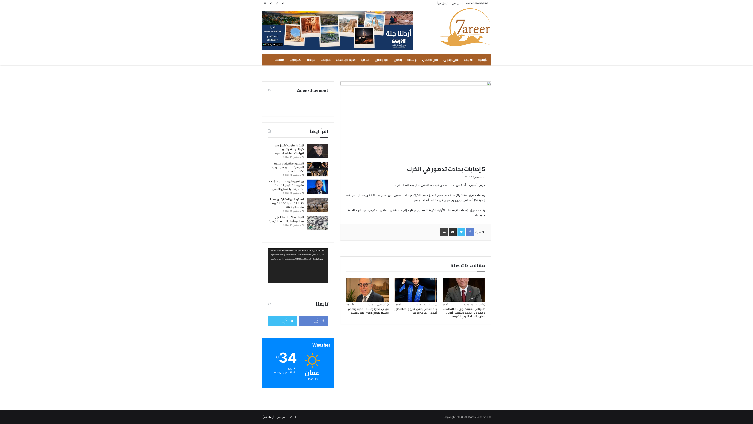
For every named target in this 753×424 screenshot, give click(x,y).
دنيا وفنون (381, 60)
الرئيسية (483, 60)
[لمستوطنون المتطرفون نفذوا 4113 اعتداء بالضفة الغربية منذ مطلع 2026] (317, 205)
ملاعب (365, 60)
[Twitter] (283, 3)
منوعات (326, 60)
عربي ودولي (451, 60)
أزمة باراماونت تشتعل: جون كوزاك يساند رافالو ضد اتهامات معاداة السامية (288, 149)
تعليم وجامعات (346, 60)
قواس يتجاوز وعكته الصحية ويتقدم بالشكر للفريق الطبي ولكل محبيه (368, 310)
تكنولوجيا (295, 60)
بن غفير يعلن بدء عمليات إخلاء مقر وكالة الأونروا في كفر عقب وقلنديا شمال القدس (286, 185)
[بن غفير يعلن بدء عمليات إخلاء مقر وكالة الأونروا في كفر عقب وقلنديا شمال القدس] (317, 187)
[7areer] (465, 27)
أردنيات (468, 60)
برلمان (398, 60)
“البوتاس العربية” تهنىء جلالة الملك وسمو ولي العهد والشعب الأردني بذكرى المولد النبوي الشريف (464, 312)
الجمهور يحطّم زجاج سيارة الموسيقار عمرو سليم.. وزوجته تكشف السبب (286, 167)
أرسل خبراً (442, 3)
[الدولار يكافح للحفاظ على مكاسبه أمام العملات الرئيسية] (317, 223)
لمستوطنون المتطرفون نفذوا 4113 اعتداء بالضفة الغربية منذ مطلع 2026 (287, 203)
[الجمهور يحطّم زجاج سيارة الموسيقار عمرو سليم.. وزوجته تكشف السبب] (317, 169)
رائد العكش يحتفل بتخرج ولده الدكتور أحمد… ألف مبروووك (416, 310)
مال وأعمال (430, 60)
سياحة (311, 60)
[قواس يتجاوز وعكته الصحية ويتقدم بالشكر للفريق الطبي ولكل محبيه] (367, 290)
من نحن (456, 3)
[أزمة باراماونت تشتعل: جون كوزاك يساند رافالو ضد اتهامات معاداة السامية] (317, 151)
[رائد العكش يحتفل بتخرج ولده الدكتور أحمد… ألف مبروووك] (416, 290)
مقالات (279, 60)
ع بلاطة (412, 60)
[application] (298, 265)
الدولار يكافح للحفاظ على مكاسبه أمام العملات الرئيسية (286, 219)
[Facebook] (277, 3)
